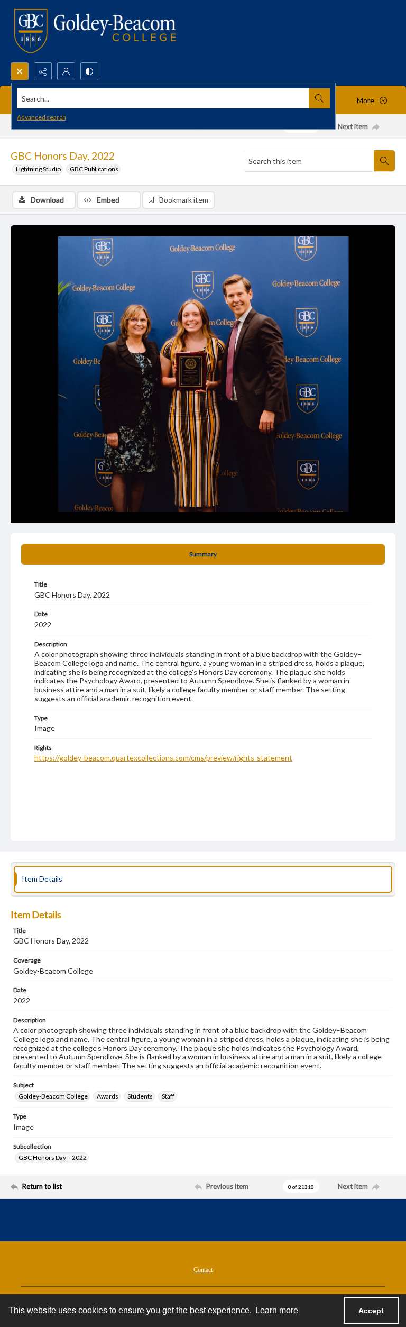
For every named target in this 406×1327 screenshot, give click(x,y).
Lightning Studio (38, 169)
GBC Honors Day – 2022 (53, 1157)
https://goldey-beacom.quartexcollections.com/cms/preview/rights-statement (163, 757)
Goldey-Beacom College (53, 1096)
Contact (203, 1270)
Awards (107, 1096)
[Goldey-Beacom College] (95, 31)
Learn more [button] (276, 1310)
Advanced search (41, 117)
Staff (168, 1096)
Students (140, 1096)
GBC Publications (94, 169)
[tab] (203, 554)
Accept (371, 1310)
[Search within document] (384, 160)
